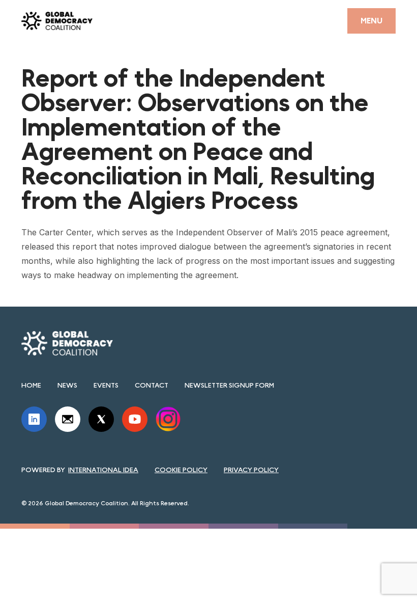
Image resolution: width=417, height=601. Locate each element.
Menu (371, 20)
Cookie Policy (181, 469)
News (67, 385)
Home (31, 385)
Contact (151, 385)
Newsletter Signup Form (229, 385)
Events (106, 385)
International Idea (103, 469)
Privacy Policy (251, 469)
